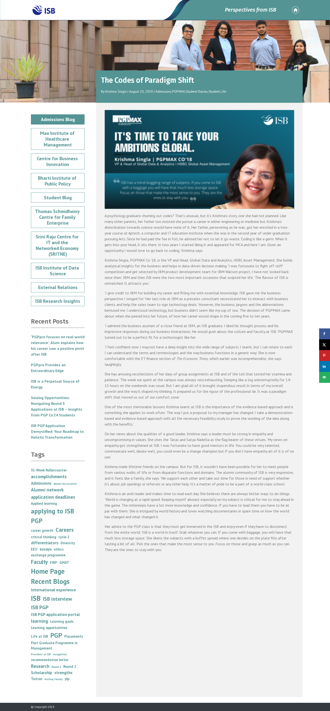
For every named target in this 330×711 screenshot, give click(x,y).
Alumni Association (65, 483)
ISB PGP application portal (55, 614)
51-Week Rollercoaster (49, 470)
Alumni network (47, 490)
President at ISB (41, 654)
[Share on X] (324, 344)
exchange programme (48, 555)
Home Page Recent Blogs (50, 576)
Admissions (164, 91)
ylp (67, 678)
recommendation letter (49, 659)
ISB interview (57, 598)
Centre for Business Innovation (58, 161)
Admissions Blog (58, 119)
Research (40, 666)
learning (39, 621)
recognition (60, 654)
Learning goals (62, 621)
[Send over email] (324, 377)
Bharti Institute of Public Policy (58, 181)
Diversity (68, 543)
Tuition (36, 678)
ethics (59, 549)
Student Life (217, 91)
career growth (42, 530)
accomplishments (49, 476)
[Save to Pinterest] (324, 355)
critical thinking (43, 537)
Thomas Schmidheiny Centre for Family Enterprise (58, 217)
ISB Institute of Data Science (58, 271)
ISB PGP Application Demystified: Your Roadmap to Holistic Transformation (57, 431)
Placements (73, 636)
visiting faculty (53, 679)
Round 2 (69, 666)
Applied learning (44, 503)
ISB (36, 598)
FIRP (53, 562)
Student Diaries (197, 91)
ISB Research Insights (57, 301)
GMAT (64, 562)
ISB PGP (40, 607)
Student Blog (58, 197)
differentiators (44, 542)
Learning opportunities (49, 627)
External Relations (58, 287)
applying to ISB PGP (52, 516)
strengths (63, 672)
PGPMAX (178, 91)
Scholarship (41, 672)
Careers (65, 529)
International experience (53, 590)
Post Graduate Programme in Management (54, 645)
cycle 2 (63, 537)
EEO (34, 549)
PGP (56, 635)
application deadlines (53, 497)
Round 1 (56, 667)
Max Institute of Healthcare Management (58, 139)
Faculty (39, 561)
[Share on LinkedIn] (324, 366)
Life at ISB (39, 636)
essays (46, 549)
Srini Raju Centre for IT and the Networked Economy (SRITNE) (58, 245)
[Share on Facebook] (324, 333)
